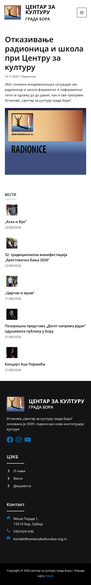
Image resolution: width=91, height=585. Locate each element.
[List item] (10, 439)
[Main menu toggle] (82, 12)
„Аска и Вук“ (16, 221)
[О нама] (16, 470)
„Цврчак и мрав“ (19, 293)
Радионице (28, 76)
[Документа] (19, 485)
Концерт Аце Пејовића (25, 364)
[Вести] (15, 478)
